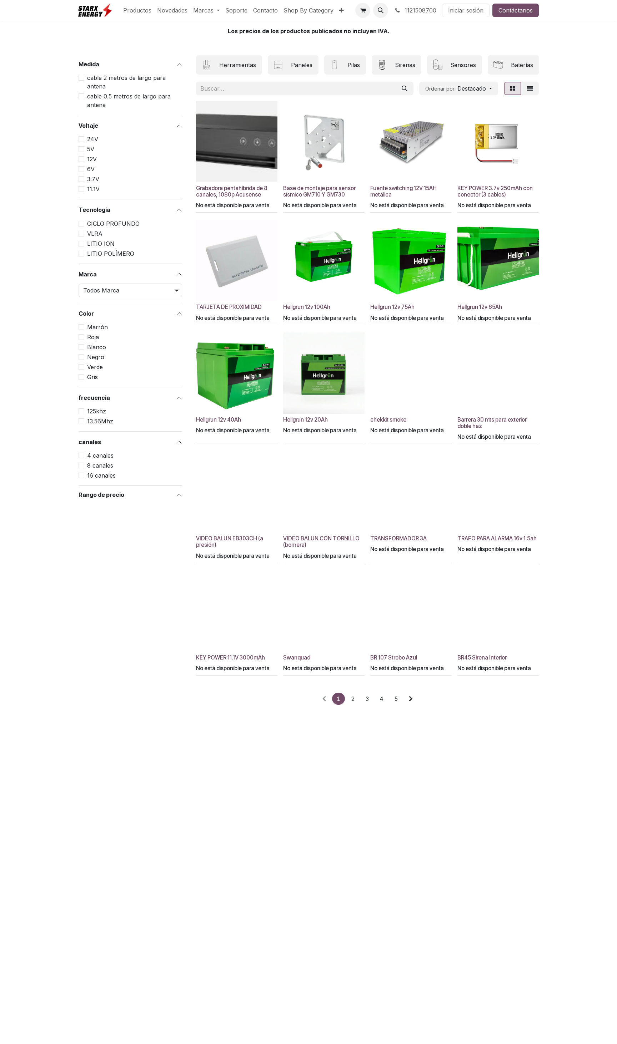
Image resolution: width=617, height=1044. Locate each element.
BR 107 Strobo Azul (393, 657)
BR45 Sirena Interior (482, 657)
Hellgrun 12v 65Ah (479, 307)
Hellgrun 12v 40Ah (218, 419)
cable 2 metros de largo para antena (126, 82)
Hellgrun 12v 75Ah (392, 307)
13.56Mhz (100, 421)
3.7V (93, 179)
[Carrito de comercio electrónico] (362, 10)
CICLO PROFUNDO (113, 223)
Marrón (97, 327)
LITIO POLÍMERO (110, 253)
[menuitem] (137, 10)
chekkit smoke (388, 419)
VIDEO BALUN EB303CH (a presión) (229, 541)
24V (92, 139)
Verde (95, 367)
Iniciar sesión (465, 10)
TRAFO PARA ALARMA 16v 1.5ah (497, 538)
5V (90, 149)
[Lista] (530, 88)
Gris (92, 377)
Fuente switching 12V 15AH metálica (403, 191)
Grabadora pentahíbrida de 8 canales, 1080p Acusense (231, 191)
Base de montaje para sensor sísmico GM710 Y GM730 (319, 191)
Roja (93, 337)
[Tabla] (512, 88)
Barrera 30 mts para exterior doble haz (492, 422)
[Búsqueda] (404, 88)
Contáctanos (515, 10)
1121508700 (419, 10)
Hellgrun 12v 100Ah (306, 307)
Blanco (96, 347)
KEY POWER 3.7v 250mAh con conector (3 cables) (495, 191)
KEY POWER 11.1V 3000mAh (230, 657)
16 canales (101, 475)
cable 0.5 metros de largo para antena (129, 100)
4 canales (100, 455)
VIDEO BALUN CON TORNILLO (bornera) (321, 541)
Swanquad (296, 657)
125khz (96, 411)
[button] (380, 10)
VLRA (94, 233)
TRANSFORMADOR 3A (398, 538)
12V (92, 159)
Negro (95, 357)
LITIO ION (101, 243)
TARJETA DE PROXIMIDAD (229, 307)
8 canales (100, 465)
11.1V (93, 189)
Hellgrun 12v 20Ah (305, 419)
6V (91, 169)
